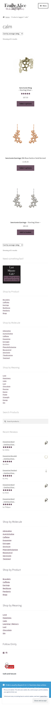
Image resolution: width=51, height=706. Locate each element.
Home (7, 17)
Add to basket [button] (25, 232)
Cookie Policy (43, 696)
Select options (25, 103)
